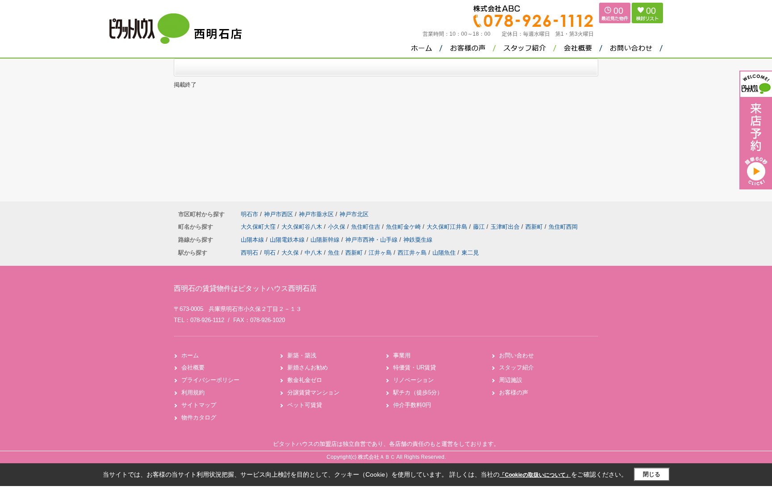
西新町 (535, 226)
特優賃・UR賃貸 (414, 367)
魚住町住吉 (366, 226)
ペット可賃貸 (304, 405)
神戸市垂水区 (316, 214)
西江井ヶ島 (412, 252)
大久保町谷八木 (302, 226)
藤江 (480, 226)
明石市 (249, 214)
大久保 (290, 252)
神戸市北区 (354, 214)
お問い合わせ (516, 355)
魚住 (334, 252)
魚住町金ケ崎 (404, 226)
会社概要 (193, 367)
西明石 (249, 252)
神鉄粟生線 (417, 239)
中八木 (313, 252)
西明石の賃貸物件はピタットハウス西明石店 (245, 288)
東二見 (470, 252)
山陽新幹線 (325, 239)
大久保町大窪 (259, 226)
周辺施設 (510, 380)
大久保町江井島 (448, 226)
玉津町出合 (506, 226)
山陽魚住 (444, 252)
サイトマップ (198, 405)
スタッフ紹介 (516, 367)
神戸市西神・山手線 (372, 239)
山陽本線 (253, 239)
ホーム (190, 355)
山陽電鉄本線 (288, 239)
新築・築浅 (301, 355)
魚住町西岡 (563, 226)
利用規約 (193, 392)
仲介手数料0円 (412, 405)
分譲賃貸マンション (313, 392)
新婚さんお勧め (307, 367)
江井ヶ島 (380, 252)
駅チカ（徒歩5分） (418, 392)
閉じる (651, 474)
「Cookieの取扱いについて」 (535, 475)
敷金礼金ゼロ (304, 380)
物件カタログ (198, 417)
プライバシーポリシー (210, 380)
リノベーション (413, 380)
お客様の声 (513, 392)
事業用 (402, 355)
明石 (270, 252)
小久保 (337, 226)
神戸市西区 (278, 214)
